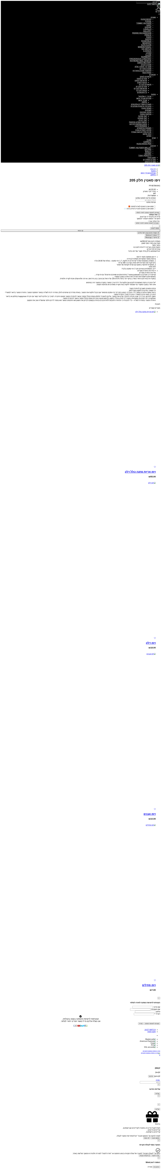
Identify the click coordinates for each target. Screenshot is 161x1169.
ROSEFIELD (146, 41)
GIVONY (148, 154)
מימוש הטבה (155, 1138)
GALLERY (147, 31)
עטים (154, 138)
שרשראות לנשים (141, 80)
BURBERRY (146, 57)
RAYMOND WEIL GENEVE (140, 61)
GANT (148, 25)
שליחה (157, 1093)
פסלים (149, 136)
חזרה (158, 1080)
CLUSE (148, 55)
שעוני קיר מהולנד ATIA (143, 67)
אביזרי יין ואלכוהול (144, 96)
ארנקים (153, 146)
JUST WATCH (150, 1030)
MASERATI (146, 43)
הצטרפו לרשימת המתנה (152, 1023)
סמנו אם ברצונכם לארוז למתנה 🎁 (141, 206)
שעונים (153, 17)
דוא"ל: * (157, 1014)
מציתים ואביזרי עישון (143, 98)
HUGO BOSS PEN (144, 144)
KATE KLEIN (146, 45)
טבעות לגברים (141, 90)
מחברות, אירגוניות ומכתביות (141, 106)
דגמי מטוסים (142, 118)
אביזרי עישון (142, 100)
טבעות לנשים (142, 82)
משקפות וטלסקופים (144, 128)
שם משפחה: (155, 1009)
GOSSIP (148, 27)
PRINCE (148, 35)
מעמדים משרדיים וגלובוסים (141, 104)
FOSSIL (148, 21)
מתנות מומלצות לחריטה (138, 124)
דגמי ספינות (142, 116)
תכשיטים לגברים (145, 84)
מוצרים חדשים (150, 161)
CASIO (148, 53)
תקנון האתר (151, 158)
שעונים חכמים (146, 65)
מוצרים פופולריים (149, 160)
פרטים (151, 1076)
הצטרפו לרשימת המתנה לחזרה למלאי (147, 212)
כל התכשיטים (142, 92)
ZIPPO (144, 102)
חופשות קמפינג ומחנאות (138, 122)
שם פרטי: (156, 1007)
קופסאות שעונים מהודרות (142, 71)
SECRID (148, 150)
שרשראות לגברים (140, 88)
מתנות (153, 94)
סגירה (141, 1023)
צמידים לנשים (142, 78)
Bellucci (148, 152)
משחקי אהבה (146, 108)
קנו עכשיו (80, 230)
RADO (148, 37)
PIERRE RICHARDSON (141, 33)
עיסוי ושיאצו (147, 134)
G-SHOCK (147, 51)
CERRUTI (147, 142)
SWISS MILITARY (144, 63)
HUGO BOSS (146, 19)
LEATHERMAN (141, 126)
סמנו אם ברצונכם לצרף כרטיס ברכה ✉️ (139, 209)
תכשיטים (152, 75)
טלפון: (158, 1012)
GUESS (148, 39)
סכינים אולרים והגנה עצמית (141, 132)
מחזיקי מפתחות (145, 112)
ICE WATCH (146, 49)
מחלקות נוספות (145, 114)
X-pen (149, 140)
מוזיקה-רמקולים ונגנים (143, 130)
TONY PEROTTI (144, 156)
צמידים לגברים (141, 86)
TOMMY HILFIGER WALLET (140, 148)
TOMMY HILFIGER (143, 23)
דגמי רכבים (143, 120)
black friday (146, 73)
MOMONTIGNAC (144, 47)
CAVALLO (147, 29)
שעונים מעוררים (145, 69)
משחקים (148, 110)
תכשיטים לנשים (145, 77)
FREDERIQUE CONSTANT (140, 59)
